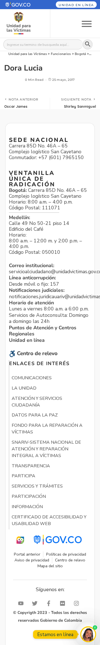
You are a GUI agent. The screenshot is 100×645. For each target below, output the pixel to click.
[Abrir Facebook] (50, 603)
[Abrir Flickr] (64, 603)
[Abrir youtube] (22, 603)
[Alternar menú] (87, 23)
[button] (22, 4)
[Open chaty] (88, 634)
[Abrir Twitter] (36, 603)
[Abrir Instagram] (78, 603)
